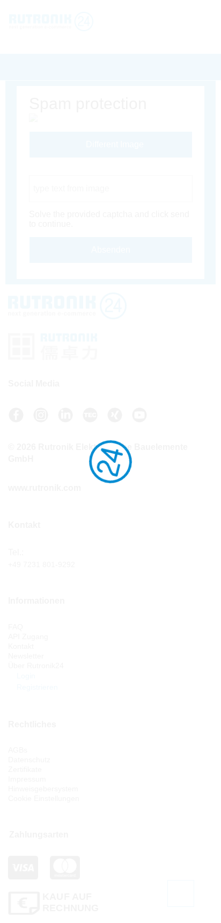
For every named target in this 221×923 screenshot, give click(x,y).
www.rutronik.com (44, 487)
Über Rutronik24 (36, 665)
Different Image (114, 144)
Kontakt (21, 646)
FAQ (15, 627)
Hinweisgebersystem (43, 788)
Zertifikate (25, 769)
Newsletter (26, 656)
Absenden (110, 249)
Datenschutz (29, 759)
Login (24, 675)
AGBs (17, 750)
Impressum (27, 779)
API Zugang (28, 636)
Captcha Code (56, 170)
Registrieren (36, 687)
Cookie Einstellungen (43, 798)
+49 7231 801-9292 (41, 564)
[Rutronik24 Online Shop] (68, 21)
